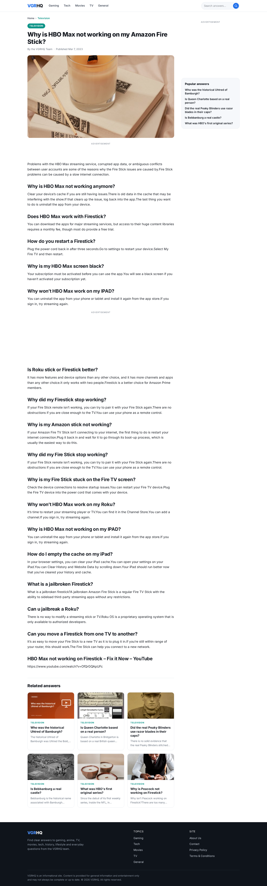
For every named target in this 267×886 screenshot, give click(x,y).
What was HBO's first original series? (96, 791)
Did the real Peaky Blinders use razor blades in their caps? (150, 731)
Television (44, 18)
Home (30, 18)
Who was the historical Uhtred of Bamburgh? (47, 729)
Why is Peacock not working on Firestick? (146, 791)
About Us (195, 838)
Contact (194, 844)
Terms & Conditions (202, 856)
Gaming (54, 5)
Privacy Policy (198, 850)
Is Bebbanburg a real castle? (203, 117)
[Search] (236, 6)
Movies (80, 5)
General (103, 5)
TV (91, 5)
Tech (67, 5)
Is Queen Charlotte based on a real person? (99, 729)
